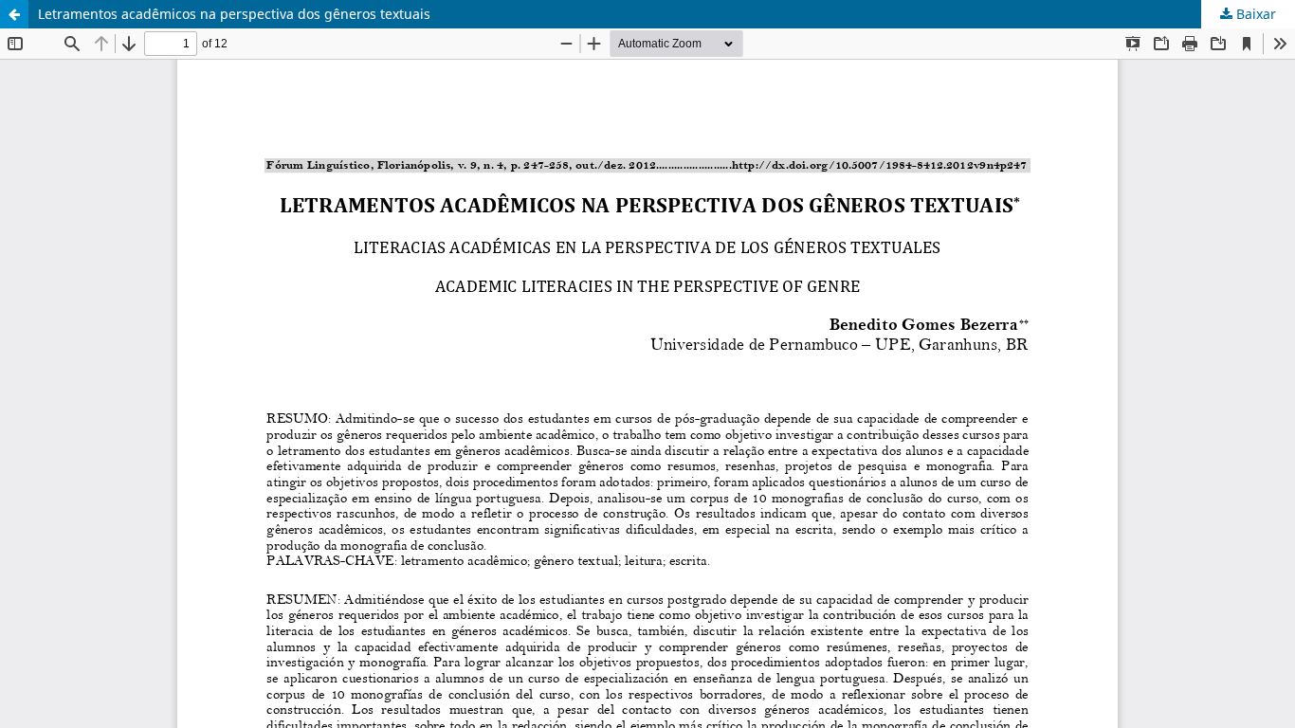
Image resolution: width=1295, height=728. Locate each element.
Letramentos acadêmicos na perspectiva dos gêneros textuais (234, 14)
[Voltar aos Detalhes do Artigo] (14, 14)
